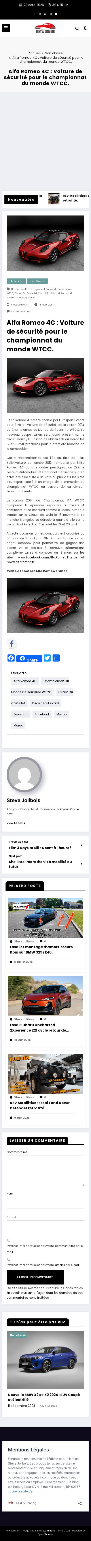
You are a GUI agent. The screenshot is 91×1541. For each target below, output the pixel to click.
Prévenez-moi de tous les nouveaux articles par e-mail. (44, 1265)
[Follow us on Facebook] (12, 643)
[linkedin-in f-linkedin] (45, 14)
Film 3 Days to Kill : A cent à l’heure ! (40, 848)
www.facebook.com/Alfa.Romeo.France (48, 557)
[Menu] (6, 28)
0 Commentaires (21, 311)
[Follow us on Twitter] (24, 643)
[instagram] (51, 14)
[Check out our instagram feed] (63, 643)
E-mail (11, 1217)
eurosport (66, 293)
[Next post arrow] (81, 864)
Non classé (37, 281)
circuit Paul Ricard (49, 293)
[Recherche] (77, 29)
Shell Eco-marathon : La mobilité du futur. (40, 864)
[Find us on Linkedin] (37, 643)
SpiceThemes (45, 1534)
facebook (12, 297)
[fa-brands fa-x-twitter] (40, 14)
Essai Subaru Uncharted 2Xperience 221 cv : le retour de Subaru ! (38, 1027)
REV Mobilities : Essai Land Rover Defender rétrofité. (40, 1105)
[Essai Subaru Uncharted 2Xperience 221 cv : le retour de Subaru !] (45, 995)
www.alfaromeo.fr (21, 562)
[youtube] (56, 14)
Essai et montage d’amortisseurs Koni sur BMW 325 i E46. (41, 949)
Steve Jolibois (19, 304)
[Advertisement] (45, 140)
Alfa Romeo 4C (19, 289)
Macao (23, 297)
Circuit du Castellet (26, 293)
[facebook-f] (35, 14)
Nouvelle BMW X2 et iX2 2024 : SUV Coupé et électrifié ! (44, 1397)
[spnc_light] (85, 29)
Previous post (18, 842)
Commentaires (17, 1152)
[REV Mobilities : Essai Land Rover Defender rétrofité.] (45, 1073)
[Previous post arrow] (81, 845)
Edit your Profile (68, 809)
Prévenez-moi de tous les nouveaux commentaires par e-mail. (45, 1249)
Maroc (31, 297)
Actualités (16, 281)
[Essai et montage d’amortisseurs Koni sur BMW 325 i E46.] (45, 917)
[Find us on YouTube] (50, 643)
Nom (10, 1193)
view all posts (16, 823)
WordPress (49, 1530)
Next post (16, 856)
